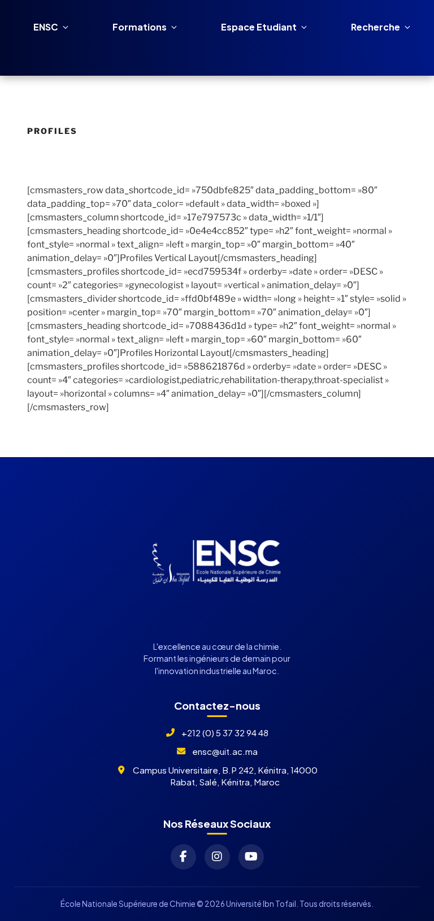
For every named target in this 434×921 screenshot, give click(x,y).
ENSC (45, 27)
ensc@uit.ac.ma (225, 751)
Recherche (375, 27)
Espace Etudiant (259, 27)
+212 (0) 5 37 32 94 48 (224, 732)
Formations (139, 27)
